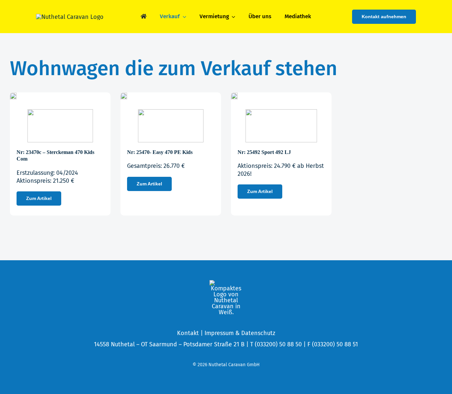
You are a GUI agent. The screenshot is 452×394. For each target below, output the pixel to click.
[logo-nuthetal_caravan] (70, 17)
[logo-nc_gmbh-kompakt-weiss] (226, 283)
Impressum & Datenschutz (239, 333)
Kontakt (188, 333)
